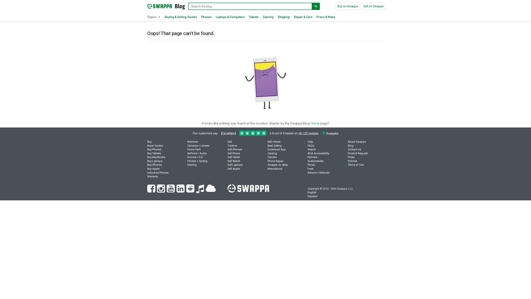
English (312, 192)
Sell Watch (234, 161)
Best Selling (275, 145)
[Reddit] (191, 191)
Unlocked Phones (157, 172)
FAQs (311, 145)
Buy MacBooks (156, 157)
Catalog (272, 153)
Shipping (284, 17)
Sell (230, 141)
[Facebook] (152, 191)
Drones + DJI (195, 157)
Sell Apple (234, 168)
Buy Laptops (154, 161)
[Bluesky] (211, 191)
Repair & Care (303, 17)
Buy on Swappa (347, 6)
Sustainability (316, 161)
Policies (352, 161)
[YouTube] (172, 191)
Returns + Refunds (319, 172)
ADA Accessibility (318, 153)
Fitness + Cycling (197, 161)
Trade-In (232, 145)
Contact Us (354, 149)
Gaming (268, 17)
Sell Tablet (234, 157)
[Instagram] (162, 191)
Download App (277, 149)
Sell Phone (234, 153)
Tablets (254, 17)
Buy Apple (153, 168)
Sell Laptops (235, 164)
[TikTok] (201, 191)
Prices (311, 164)
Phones (206, 17)
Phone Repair (275, 161)
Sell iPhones (235, 149)
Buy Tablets (154, 153)
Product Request (358, 153)
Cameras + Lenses (198, 145)
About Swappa (357, 141)
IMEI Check (274, 141)
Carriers (272, 157)
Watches (192, 141)
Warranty (152, 176)
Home (315, 123)
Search (312, 149)
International (275, 168)
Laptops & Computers (230, 17)
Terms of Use (356, 164)
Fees (310, 168)
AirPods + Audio (197, 153)
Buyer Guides (155, 145)
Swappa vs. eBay (278, 164)
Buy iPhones (154, 164)
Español (312, 196)
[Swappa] (248, 188)
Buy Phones (154, 149)
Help (310, 141)
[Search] (316, 6)
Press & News (326, 17)
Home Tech (194, 149)
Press (351, 157)
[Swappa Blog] (166, 5)
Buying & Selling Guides (181, 17)
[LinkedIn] (181, 191)
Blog (350, 145)
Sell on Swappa (373, 6)
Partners (312, 157)
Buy (149, 141)
